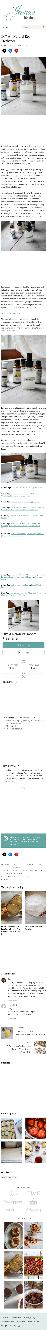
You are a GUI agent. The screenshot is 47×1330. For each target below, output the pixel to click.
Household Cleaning (21, 877)
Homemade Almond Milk (20, 575)
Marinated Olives (37, 508)
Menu (6, 27)
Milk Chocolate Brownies (18, 526)
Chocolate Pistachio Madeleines (26, 510)
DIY (12, 880)
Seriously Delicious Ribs (21, 488)
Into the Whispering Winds (31, 593)
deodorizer (12, 870)
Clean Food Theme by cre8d (28, 1321)
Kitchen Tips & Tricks (28, 864)
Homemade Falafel (18, 524)
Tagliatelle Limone (17, 536)
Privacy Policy (29, 1318)
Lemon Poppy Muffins (32, 502)
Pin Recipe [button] (24, 653)
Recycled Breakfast (37, 488)
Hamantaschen (15, 593)
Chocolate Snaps (17, 502)
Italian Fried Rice (7, 510)
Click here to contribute (10, 313)
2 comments (6, 45)
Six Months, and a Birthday (20, 508)
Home (15, 864)
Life (39, 864)
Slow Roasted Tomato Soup (20, 496)
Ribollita (22, 595)
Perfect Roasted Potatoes (20, 516)
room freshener (14, 874)
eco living (24, 870)
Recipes (16, 867)
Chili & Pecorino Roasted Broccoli (20, 577)
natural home (36, 870)
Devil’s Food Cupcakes (19, 494)
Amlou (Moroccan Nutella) (20, 585)
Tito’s (7, 330)
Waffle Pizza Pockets (18, 534)
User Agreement (7, 1321)
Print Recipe (25, 645)
